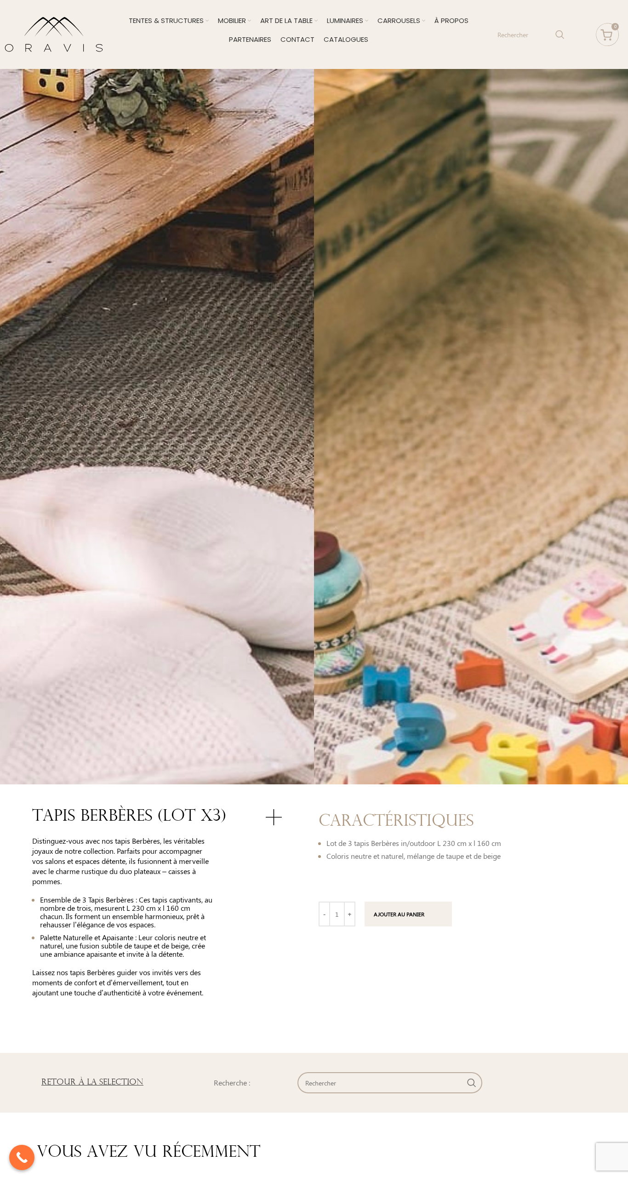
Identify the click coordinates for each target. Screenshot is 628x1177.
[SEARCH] (560, 34)
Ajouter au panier (399, 914)
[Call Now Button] (21, 1157)
